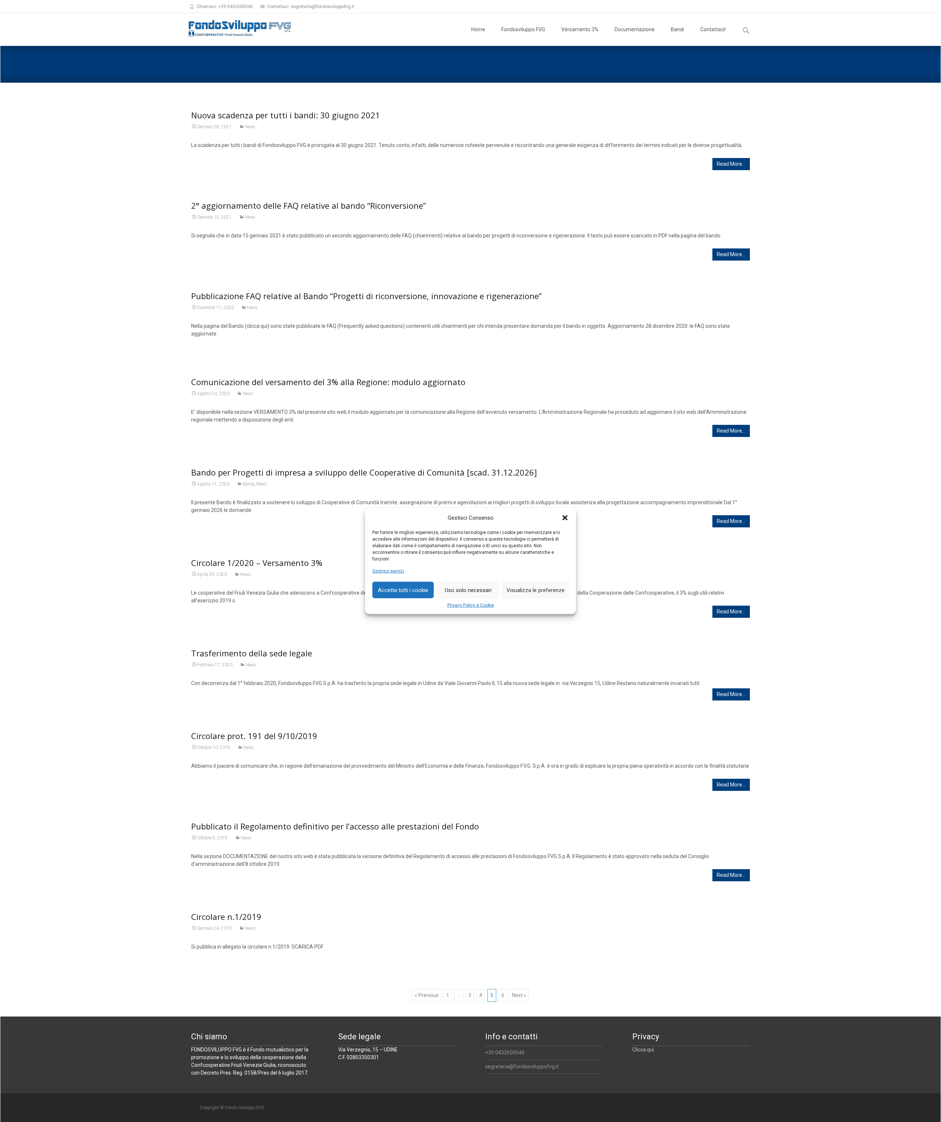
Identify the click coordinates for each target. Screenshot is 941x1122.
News (250, 126)
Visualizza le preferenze (536, 590)
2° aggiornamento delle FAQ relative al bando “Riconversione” (308, 205)
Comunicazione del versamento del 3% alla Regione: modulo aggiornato (328, 381)
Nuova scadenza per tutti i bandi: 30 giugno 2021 (285, 115)
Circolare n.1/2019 (226, 916)
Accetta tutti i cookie (403, 590)
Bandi (677, 29)
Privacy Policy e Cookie (470, 605)
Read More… (731, 164)
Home (478, 29)
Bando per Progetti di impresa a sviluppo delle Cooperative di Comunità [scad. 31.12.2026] (364, 472)
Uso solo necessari (468, 590)
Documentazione (635, 29)
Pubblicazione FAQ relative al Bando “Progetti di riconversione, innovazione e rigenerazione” (366, 295)
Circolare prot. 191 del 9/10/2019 (254, 735)
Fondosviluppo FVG (523, 29)
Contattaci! (713, 29)
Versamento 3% (579, 29)
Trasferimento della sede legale (251, 653)
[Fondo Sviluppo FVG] (233, 28)
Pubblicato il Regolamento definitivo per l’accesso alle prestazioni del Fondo (335, 826)
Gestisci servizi (388, 571)
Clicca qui (643, 1050)
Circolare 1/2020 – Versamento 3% (256, 562)
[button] (565, 517)
